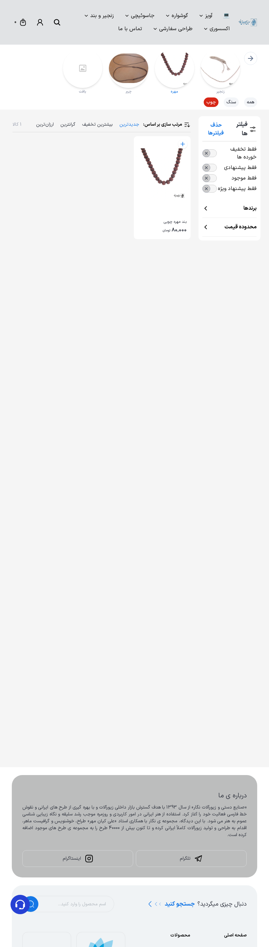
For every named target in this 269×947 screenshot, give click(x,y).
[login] (40, 22)
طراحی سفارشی (176, 29)
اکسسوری (220, 29)
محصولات (180, 935)
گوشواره (180, 16)
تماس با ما (130, 29)
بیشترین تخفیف (97, 124)
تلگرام (185, 858)
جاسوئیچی (143, 16)
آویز (209, 16)
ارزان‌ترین (45, 124)
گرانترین (67, 124)
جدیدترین (129, 124)
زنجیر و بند (102, 16)
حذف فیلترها (216, 129)
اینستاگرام (72, 858)
